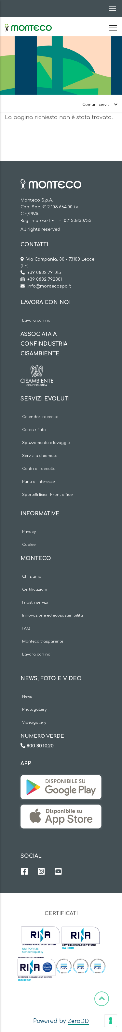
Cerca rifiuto (34, 430)
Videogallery (34, 722)
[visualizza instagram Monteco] (41, 872)
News (27, 696)
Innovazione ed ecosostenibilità (52, 615)
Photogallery (34, 709)
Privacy (29, 532)
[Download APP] (61, 780)
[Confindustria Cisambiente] (36, 370)
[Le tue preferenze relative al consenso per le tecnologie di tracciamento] (110, 1020)
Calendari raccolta (40, 417)
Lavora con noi (36, 320)
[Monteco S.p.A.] (28, 22)
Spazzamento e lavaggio (46, 443)
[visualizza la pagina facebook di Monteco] (24, 872)
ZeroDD (78, 1021)
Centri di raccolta (39, 469)
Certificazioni (34, 589)
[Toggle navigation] (110, 8)
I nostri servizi (35, 602)
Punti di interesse (38, 482)
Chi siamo (31, 576)
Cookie (28, 545)
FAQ (26, 628)
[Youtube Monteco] (58, 872)
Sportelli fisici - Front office (47, 495)
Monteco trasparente (42, 641)
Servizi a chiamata (40, 456)
